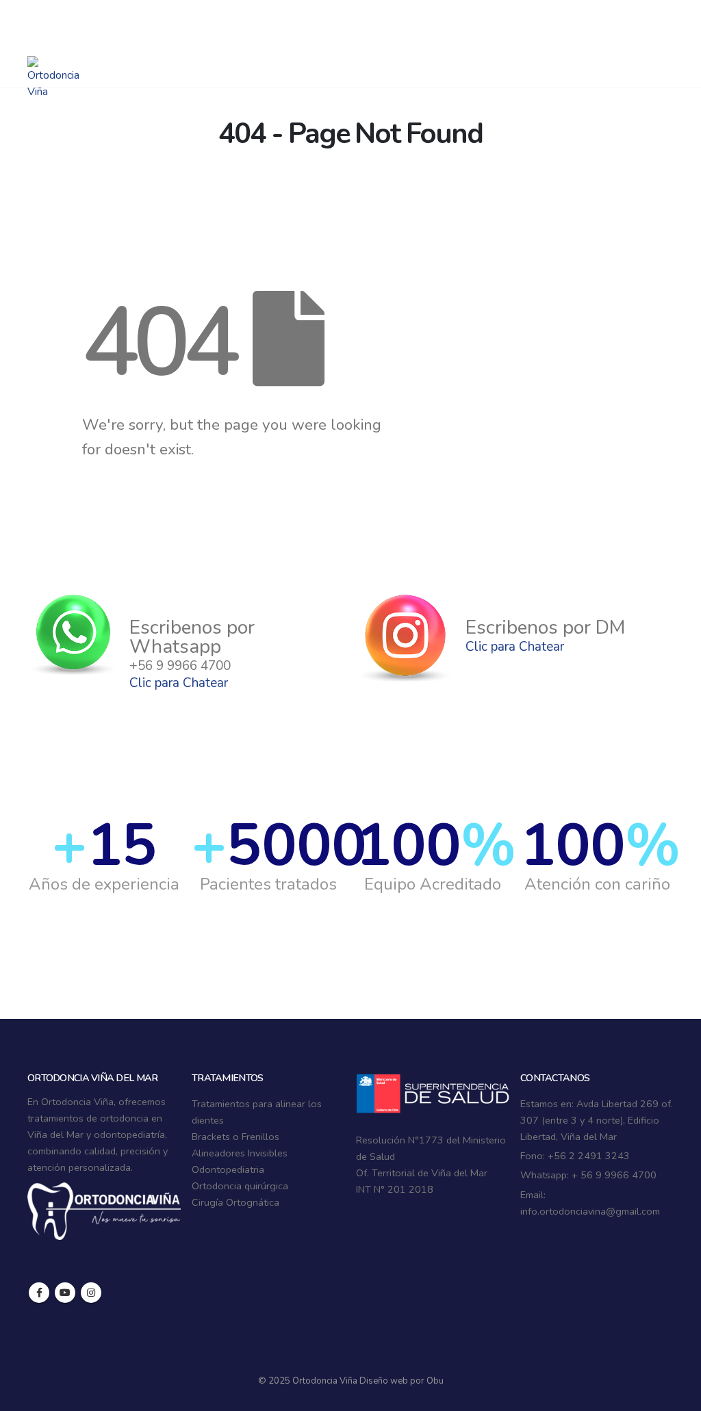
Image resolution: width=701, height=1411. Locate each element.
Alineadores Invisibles (240, 1153)
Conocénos (539, 62)
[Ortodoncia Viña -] (53, 78)
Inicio (199, 62)
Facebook (39, 1292)
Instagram (91, 1292)
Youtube (65, 1292)
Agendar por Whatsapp (98, 13)
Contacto (618, 62)
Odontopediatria (228, 1169)
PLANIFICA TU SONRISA (408, 62)
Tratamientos (272, 62)
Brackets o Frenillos (235, 1136)
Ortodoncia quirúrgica (240, 1186)
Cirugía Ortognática (235, 1202)
